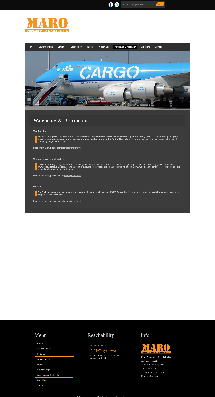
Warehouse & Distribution (125, 47)
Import (90, 47)
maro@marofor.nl (72, 148)
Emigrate (62, 47)
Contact (158, 47)
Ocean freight (76, 47)
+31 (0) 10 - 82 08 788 (103, 355)
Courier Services (46, 47)
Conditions (145, 47)
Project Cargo (103, 47)
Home (31, 47)
